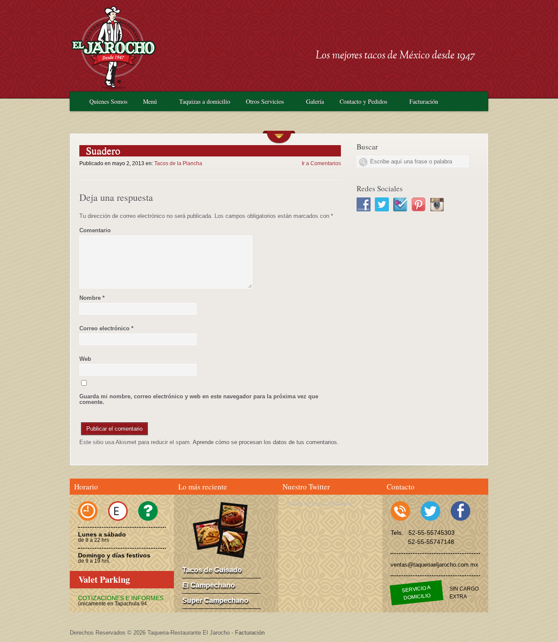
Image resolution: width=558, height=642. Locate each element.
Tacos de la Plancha (178, 163)
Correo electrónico (106, 328)
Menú (150, 101)
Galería (315, 101)
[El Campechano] (233, 517)
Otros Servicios (265, 101)
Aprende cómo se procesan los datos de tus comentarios (265, 442)
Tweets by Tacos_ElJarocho (319, 504)
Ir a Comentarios (321, 163)
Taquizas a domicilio (204, 101)
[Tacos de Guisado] (208, 534)
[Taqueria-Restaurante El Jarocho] (113, 87)
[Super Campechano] (232, 542)
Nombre (92, 298)
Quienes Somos (108, 101)
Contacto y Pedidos (363, 101)
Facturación (423, 101)
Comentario (95, 230)
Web (85, 359)
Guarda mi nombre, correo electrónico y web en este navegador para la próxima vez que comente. (198, 399)
